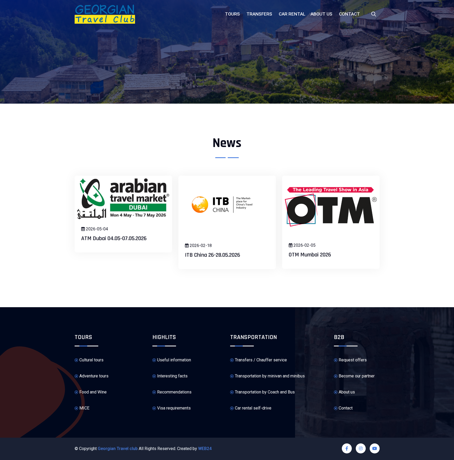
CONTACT (349, 14)
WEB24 (204, 448)
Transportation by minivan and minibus (270, 375)
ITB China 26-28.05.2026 (212, 255)
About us (347, 392)
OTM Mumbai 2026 (310, 254)
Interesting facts (172, 375)
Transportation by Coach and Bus (265, 392)
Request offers (353, 359)
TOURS (232, 14)
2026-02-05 (304, 245)
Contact (346, 408)
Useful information (174, 359)
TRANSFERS (259, 14)
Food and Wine (93, 392)
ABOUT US (321, 14)
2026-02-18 (200, 245)
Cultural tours (91, 359)
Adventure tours (94, 375)
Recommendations (174, 392)
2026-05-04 (96, 228)
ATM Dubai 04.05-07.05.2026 (114, 238)
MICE (84, 408)
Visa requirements (174, 408)
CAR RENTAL (292, 14)
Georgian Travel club (118, 448)
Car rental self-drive (253, 408)
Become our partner (357, 375)
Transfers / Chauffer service (261, 359)
